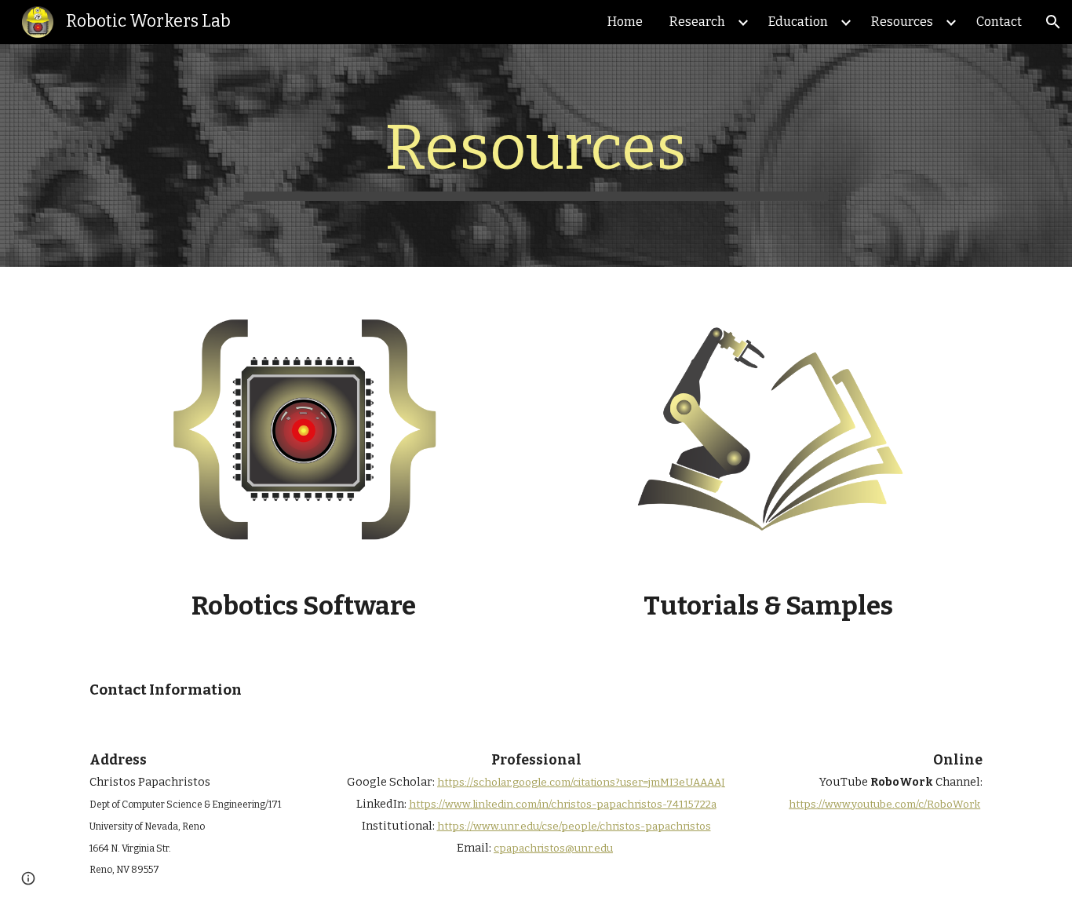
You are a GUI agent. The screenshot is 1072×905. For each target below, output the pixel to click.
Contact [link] (999, 21)
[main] (536, 155)
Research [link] (697, 21)
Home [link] (625, 21)
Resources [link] (902, 21)
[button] (1053, 22)
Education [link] (798, 21)
